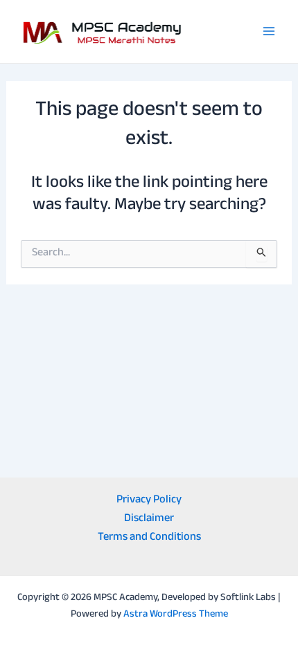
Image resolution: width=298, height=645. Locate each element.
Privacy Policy (149, 500)
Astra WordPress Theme (175, 615)
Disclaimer (149, 519)
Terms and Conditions (149, 538)
